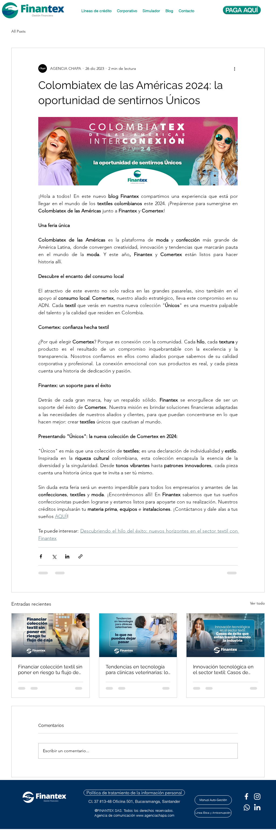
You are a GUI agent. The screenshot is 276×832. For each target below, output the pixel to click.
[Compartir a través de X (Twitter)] (54, 556)
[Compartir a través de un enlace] (80, 556)
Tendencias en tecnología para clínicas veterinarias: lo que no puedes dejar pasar (137, 669)
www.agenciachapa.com (155, 815)
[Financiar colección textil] (50, 635)
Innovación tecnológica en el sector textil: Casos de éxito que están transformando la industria (223, 669)
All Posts (18, 31)
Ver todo (257, 603)
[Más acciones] (234, 68)
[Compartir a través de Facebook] (40, 556)
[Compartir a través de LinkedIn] (67, 556)
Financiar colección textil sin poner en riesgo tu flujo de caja (50, 669)
